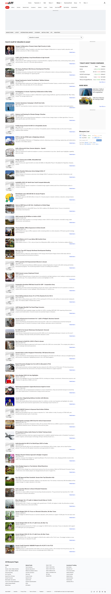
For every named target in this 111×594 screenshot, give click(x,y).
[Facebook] (97, 591)
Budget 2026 (48, 576)
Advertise (15, 591)
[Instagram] (99, 591)
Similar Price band (9, 578)
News (50, 3)
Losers (45, 7)
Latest (17, 32)
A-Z (6, 567)
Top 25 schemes (29, 567)
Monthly (17, 569)
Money (58, 3)
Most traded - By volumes (10, 579)
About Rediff (7, 591)
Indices (12, 7)
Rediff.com (60, 591)
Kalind (81, 69)
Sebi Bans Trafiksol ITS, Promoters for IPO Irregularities (98, 90)
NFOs (27, 583)
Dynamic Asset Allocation (31, 581)
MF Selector (28, 585)
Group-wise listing (9, 572)
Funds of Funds (29, 576)
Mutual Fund (45, 32)
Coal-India (82, 71)
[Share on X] (94, 591)
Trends (50, 7)
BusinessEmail (68, 3)
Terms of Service (33, 591)
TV (80, 3)
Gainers (39, 7)
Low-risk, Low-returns (30, 572)
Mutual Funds (26, 7)
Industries (57, 32)
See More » (102, 106)
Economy (37, 32)
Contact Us (49, 591)
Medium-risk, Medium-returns (31, 570)
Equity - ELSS (48, 565)
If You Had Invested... (71, 570)
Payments (36, 3)
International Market (27, 32)
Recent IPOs (7, 576)
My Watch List (69, 569)
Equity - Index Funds (50, 567)
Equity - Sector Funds (50, 568)
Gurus (75, 3)
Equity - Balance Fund (50, 570)
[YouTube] (102, 591)
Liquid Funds (28, 579)
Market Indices (69, 576)
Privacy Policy (23, 591)
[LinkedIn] (105, 591)
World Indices (69, 579)
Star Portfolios (58, 7)
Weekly (13, 569)
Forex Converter (70, 574)
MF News (48, 574)
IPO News (13, 576)
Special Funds (28, 578)
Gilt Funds (28, 574)
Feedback (41, 591)
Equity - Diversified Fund (51, 572)
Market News (9, 32)
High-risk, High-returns (30, 569)
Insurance (33, 7)
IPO (51, 32)
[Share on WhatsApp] (91, 591)
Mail (45, 3)
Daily (10, 569)
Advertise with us (70, 581)
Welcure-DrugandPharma (86, 79)
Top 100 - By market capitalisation (12, 581)
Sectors (18, 7)
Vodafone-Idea (83, 77)
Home (29, 3)
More (85, 3)
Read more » (73, 52)
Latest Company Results (10, 583)
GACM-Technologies (85, 74)
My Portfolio (66, 7)
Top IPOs (9, 574)
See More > (102, 82)
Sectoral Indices (70, 578)
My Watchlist (74, 7)
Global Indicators (70, 572)
